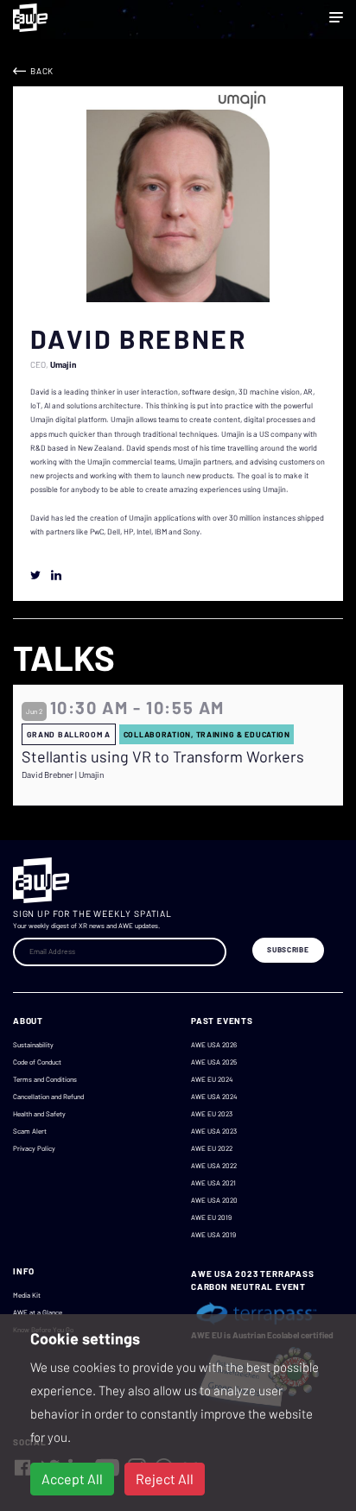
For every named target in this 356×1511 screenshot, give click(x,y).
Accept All (72, 1478)
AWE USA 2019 (213, 1234)
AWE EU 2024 (211, 1079)
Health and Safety (39, 1114)
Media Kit (27, 1295)
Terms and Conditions (45, 1079)
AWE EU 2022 (211, 1148)
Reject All (165, 1478)
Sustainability (33, 1044)
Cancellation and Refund (48, 1096)
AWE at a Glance (37, 1312)
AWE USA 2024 (214, 1096)
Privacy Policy (34, 1148)
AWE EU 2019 (211, 1217)
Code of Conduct (37, 1062)
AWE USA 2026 (214, 1044)
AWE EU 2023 (211, 1114)
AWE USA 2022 (214, 1165)
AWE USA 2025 (214, 1062)
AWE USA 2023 (214, 1131)
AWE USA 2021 (213, 1183)
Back (42, 71)
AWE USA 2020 (214, 1200)
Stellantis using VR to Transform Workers (163, 757)
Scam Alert (30, 1131)
